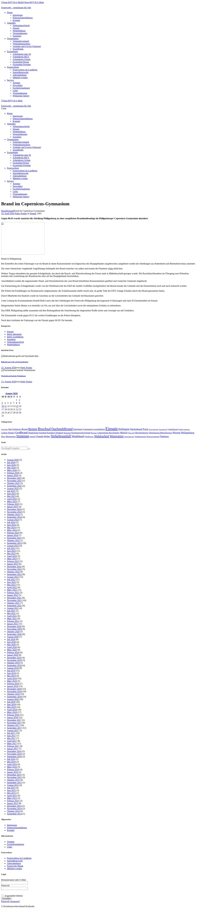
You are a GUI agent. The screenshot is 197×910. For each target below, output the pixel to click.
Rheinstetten (11, 436)
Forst (145, 429)
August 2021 (13, 608)
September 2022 (14, 574)
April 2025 (12, 499)
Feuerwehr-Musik (15, 866)
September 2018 (14, 696)
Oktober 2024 (13, 514)
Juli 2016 (11, 759)
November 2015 (14, 777)
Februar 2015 (13, 801)
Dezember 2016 (14, 751)
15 (17, 406)
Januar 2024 (12, 535)
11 (5, 406)
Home (4, 211)
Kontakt (10, 830)
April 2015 (12, 795)
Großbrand (21, 432)
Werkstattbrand (129, 437)
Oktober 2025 (13, 483)
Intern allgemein (14, 334)
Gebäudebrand (173, 429)
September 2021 (14, 605)
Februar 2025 (13, 504)
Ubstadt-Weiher (43, 436)
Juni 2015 (11, 790)
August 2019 (13, 668)
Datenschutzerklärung (17, 827)
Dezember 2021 (14, 598)
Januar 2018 (12, 717)
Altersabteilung (14, 863)
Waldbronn (89, 436)
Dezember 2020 (14, 626)
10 (3, 406)
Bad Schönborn (14, 429)
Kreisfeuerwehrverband (80, 433)
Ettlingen (123, 429)
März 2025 (12, 501)
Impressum (12, 825)
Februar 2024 (13, 532)
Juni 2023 (11, 551)
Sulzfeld (32, 437)
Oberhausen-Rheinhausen (160, 433)
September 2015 (14, 782)
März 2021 (12, 618)
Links (9, 847)
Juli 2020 (11, 639)
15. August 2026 (8, 367)
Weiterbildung (13, 344)
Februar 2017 (13, 746)
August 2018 (13, 699)
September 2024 (14, 517)
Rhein (3, 437)
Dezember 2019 (14, 657)
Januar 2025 (12, 506)
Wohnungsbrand (152, 436)
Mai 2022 (11, 585)
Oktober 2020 (13, 631)
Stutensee (22, 436)
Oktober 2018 (13, 694)
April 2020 (12, 647)
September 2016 (14, 756)
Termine (10, 841)
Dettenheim (78, 429)
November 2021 (14, 600)
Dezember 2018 (14, 689)
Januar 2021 (12, 624)
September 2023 (14, 543)
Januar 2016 (12, 772)
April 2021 (12, 616)
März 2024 (12, 530)
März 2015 (12, 798)
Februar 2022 (13, 592)
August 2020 (13, 637)
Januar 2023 (12, 564)
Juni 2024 (11, 525)
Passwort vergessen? (10, 901)
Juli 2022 (11, 579)
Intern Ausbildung (15, 337)
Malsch (124, 432)
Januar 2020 (12, 655)
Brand (24, 429)
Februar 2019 (13, 683)
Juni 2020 (11, 642)
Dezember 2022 (14, 566)
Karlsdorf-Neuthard (55, 433)
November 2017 (14, 722)
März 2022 (12, 590)
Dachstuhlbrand (62, 429)
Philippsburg (187, 432)
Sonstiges (11, 339)
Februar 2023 (13, 561)
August (11, 393)
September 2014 (14, 814)
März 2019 (12, 681)
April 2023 (12, 556)
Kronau (94, 433)
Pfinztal (177, 432)
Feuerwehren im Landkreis (19, 858)
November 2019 (14, 660)
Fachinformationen (15, 844)
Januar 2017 (12, 748)
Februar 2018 (13, 715)
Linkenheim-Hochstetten (108, 433)
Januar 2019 (12, 686)
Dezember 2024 (14, 509)
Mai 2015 (11, 793)
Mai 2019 (11, 676)
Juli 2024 (11, 522)
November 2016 (14, 754)
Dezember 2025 (14, 478)
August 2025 (13, 488)
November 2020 (14, 629)
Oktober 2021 (13, 603)
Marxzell (131, 433)
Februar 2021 (13, 621)
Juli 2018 (11, 702)
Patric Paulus (21, 213)
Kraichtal (67, 433)
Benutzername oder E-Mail (13, 880)
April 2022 (12, 587)
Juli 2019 (11, 670)
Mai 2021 (11, 613)
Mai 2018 (11, 707)
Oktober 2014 (13, 811)
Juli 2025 (11, 491)
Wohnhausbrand (140, 437)
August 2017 (13, 730)
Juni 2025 (11, 493)
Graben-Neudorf (8, 433)
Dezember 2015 (14, 775)
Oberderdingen (141, 433)
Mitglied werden (14, 868)
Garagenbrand (153, 429)
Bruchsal (44, 429)
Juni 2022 (11, 582)
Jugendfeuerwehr (15, 861)
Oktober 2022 (13, 572)
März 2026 (12, 470)
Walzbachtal (101, 436)
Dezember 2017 (14, 720)
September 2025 (14, 486)
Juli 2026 (11, 462)
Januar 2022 (12, 595)
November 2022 (14, 569)
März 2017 (12, 743)
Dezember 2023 (14, 538)
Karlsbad (42, 433)
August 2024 (13, 519)
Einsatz (10, 211)
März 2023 (12, 559)
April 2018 (12, 709)
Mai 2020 (11, 644)
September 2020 (14, 634)
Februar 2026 (13, 473)
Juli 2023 (11, 548)
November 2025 (14, 480)
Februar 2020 (13, 652)
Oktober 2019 (13, 663)
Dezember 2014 (14, 806)
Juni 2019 (11, 673)
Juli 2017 (11, 733)
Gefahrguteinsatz (184, 429)
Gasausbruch (163, 429)
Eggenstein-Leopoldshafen (94, 429)
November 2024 (14, 512)
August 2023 (13, 545)
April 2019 (12, 678)
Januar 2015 (12, 803)
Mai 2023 (11, 553)
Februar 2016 (13, 769)
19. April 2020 (7, 213)
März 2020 (12, 650)
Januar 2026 (12, 475)
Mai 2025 (11, 496)
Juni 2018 (11, 704)
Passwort (5, 885)
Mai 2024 (11, 527)
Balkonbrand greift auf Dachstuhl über (14, 362)
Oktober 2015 (13, 780)
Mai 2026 (11, 467)
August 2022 (13, 577)
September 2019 (14, 665)
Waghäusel (78, 436)
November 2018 (14, 691)
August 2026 (13, 460)
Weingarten (117, 436)
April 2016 (12, 764)
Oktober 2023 (13, 540)
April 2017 (12, 741)
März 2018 (12, 712)
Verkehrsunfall (61, 436)
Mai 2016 (11, 762)
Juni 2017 (11, 735)
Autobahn (4, 429)
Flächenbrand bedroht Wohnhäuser (13, 376)
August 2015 (13, 785)
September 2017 (14, 728)
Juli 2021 (11, 611)
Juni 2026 (11, 465)
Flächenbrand (136, 429)
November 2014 (14, 808)
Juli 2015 (11, 788)
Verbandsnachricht (15, 342)
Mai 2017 (11, 738)
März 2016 (12, 767)
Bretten (32, 429)
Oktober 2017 (13, 725)
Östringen (164, 436)
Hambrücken (33, 433)
